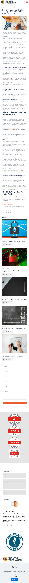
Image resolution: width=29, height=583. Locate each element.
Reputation (6, 480)
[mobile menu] (27, 2)
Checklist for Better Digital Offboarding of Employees (13, 328)
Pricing (5, 474)
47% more (12, 129)
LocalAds (6, 482)
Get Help (6, 491)
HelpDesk (6, 477)
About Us (6, 488)
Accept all (14, 579)
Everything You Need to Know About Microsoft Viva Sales (14, 299)
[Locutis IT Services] (8, 2)
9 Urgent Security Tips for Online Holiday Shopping (13, 356)
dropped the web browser (20, 35)
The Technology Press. (10, 208)
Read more (14, 576)
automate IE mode (15, 171)
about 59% (19, 44)
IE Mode (11, 78)
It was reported (5, 148)
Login (5, 493)
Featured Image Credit (7, 204)
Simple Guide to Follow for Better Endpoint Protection (13, 241)
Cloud (5, 485)
